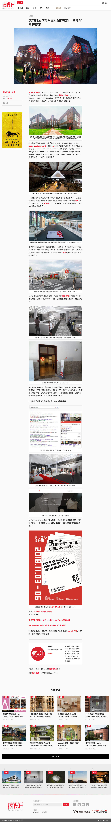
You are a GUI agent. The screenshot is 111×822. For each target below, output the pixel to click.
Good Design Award (37, 146)
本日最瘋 (20, 8)
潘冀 (64, 252)
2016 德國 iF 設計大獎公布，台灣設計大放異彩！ (48, 625)
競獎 (47, 8)
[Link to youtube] (83, 805)
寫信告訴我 (36, 812)
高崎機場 (65, 296)
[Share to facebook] (4, 103)
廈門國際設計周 (57, 607)
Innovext (106, 820)
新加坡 (46, 203)
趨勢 (27, 8)
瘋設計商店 (53, 669)
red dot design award (43, 612)
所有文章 (50, 653)
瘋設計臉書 (35, 673)
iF (73, 143)
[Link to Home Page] (8, 5)
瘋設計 (10, 98)
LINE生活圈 (72, 631)
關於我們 (67, 8)
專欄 (34, 8)
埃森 (76, 201)
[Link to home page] (15, 806)
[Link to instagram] (87, 805)
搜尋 (106, 3)
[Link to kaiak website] (81, 811)
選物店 (58, 8)
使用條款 (44, 812)
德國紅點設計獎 (35, 92)
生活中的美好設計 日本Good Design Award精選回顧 (49, 620)
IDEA (53, 146)
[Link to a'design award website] (100, 811)
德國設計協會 (64, 95)
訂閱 (21, 2)
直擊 (41, 8)
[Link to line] (79, 805)
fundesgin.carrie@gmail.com (55, 649)
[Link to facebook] (74, 805)
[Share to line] (7, 103)
